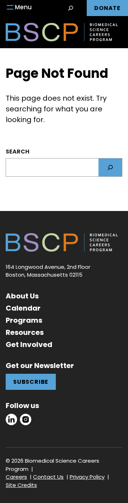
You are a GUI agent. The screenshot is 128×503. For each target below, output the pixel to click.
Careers (16, 477)
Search (18, 151)
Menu (23, 7)
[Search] (110, 167)
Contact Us (48, 477)
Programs (24, 320)
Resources (25, 332)
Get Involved (29, 344)
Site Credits (21, 485)
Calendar (23, 308)
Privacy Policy (87, 477)
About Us (22, 296)
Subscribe (30, 382)
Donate (107, 8)
